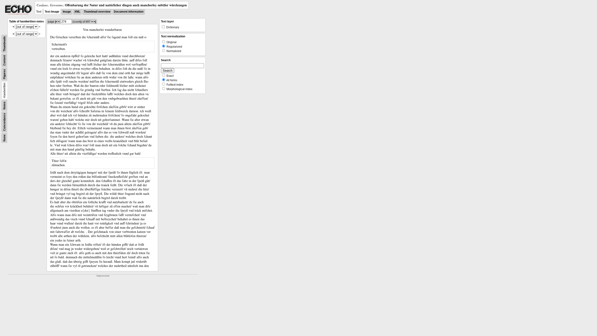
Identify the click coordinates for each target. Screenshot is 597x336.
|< (56, 21)
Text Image (52, 11)
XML (77, 11)
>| (95, 21)
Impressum (103, 275)
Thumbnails (4, 44)
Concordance (4, 122)
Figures (4, 74)
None (4, 137)
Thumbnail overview (97, 11)
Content (4, 60)
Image (67, 11)
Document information (128, 11)
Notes (4, 105)
